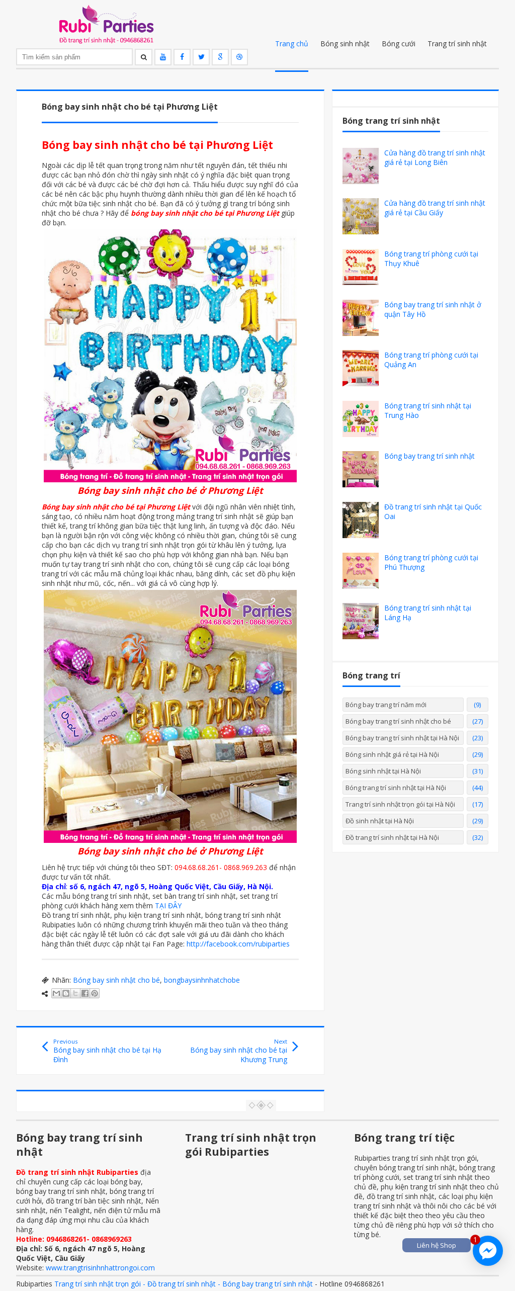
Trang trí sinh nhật (457, 43)
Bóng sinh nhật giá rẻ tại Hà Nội (392, 754)
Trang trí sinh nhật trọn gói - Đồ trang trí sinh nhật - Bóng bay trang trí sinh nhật (183, 1283)
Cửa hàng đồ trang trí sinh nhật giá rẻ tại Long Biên (434, 157)
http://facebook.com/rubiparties (238, 944)
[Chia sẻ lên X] (75, 993)
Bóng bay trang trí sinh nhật (429, 456)
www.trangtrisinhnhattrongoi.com (100, 1267)
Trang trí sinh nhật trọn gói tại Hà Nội (400, 804)
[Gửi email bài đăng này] (56, 993)
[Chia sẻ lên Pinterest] (95, 993)
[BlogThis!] (66, 993)
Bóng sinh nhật (345, 43)
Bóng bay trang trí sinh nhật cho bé (398, 721)
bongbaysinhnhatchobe (202, 980)
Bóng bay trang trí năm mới (386, 704)
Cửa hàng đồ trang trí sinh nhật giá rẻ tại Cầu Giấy (434, 207)
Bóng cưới (398, 43)
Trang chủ (291, 43)
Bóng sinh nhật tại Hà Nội (383, 771)
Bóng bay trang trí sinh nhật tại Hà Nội (402, 737)
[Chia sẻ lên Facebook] (85, 993)
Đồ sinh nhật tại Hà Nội (380, 820)
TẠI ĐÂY (168, 905)
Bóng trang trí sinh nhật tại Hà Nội (396, 787)
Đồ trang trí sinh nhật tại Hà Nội (392, 837)
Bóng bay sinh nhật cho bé (116, 980)
